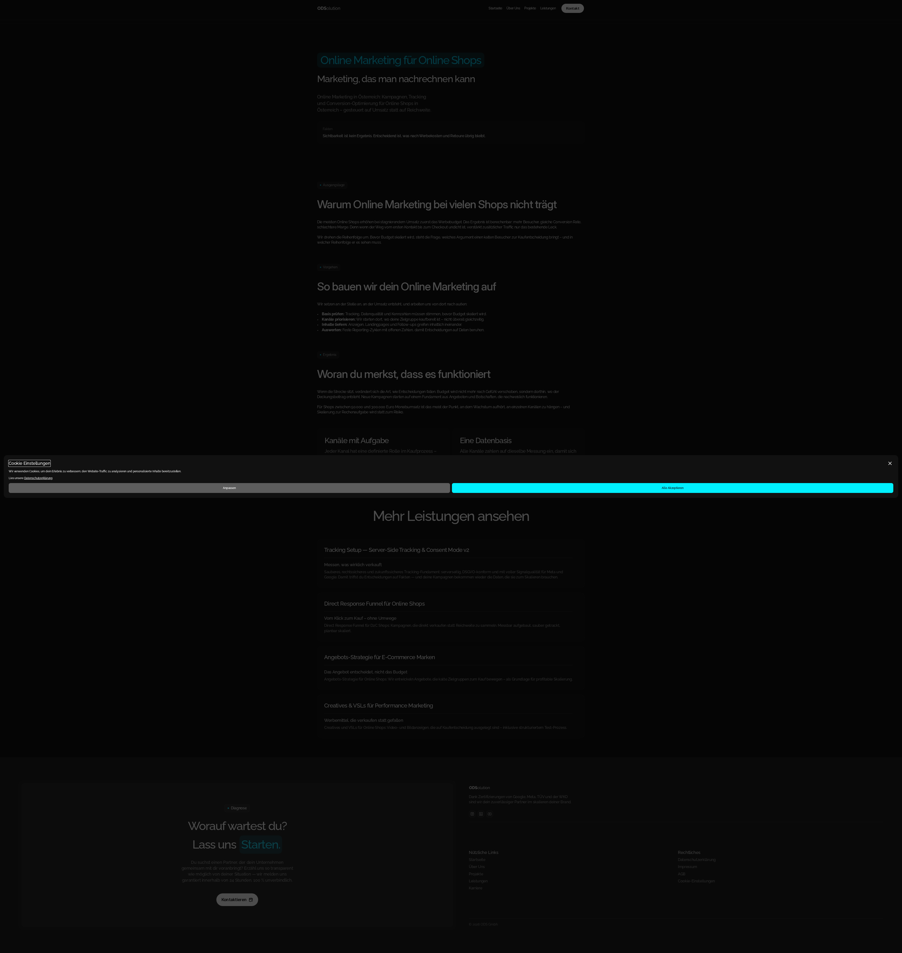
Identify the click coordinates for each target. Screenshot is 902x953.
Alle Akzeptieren (672, 488)
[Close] (890, 463)
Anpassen (229, 488)
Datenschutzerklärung (38, 478)
